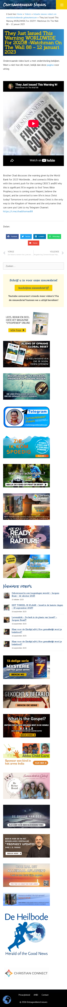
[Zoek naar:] (33, 266)
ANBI (36, 995)
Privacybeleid (24, 995)
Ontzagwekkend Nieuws (24, 4)
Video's (28, 14)
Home (19, 14)
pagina (50, 64)
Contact (45, 995)
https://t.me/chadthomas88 (18, 211)
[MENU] (61, 4)
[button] (12, 236)
